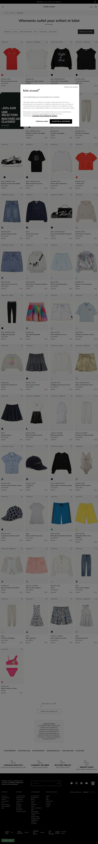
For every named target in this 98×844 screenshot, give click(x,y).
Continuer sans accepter (71, 87)
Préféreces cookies (42, 121)
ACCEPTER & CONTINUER (61, 121)
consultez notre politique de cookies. (45, 116)
